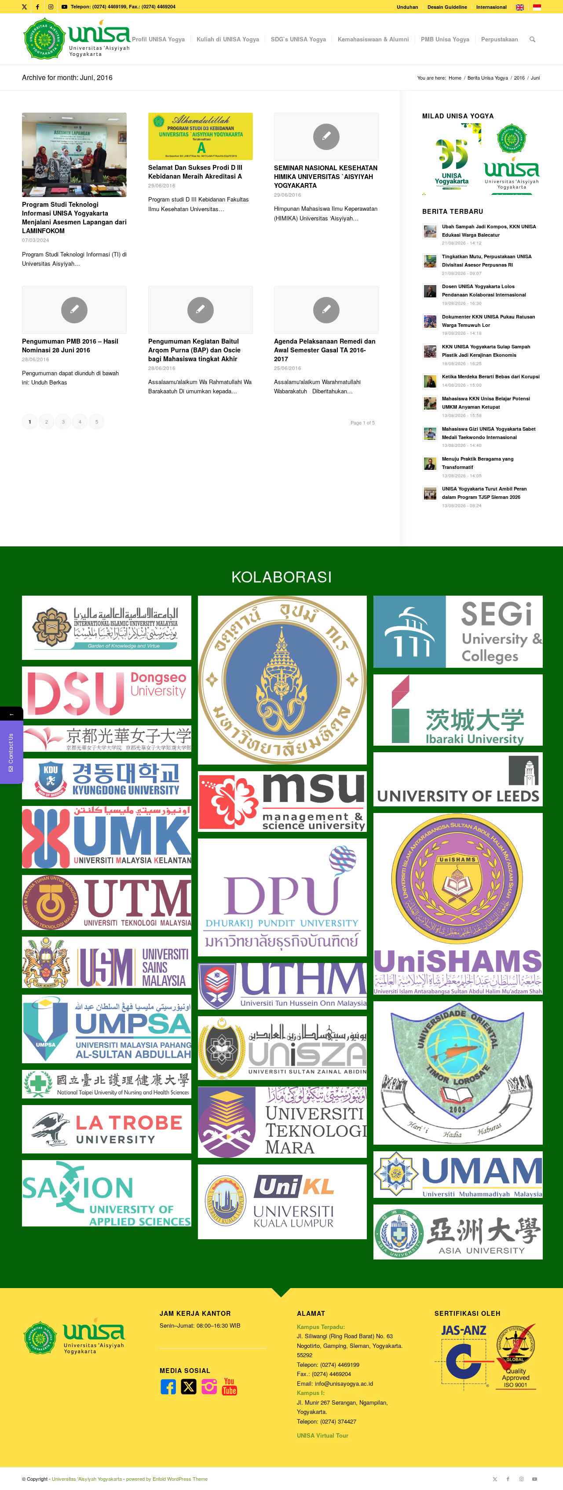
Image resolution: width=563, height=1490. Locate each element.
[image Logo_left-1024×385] (286, 1051)
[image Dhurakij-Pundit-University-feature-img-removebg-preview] (286, 900)
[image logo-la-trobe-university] (110, 1132)
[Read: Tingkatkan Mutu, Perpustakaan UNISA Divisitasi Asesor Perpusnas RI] (430, 261)
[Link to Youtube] (64, 6)
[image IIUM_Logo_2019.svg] (110, 631)
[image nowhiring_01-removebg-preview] (110, 782)
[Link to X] (24, 6)
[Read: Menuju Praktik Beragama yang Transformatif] (430, 464)
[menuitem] (407, 6)
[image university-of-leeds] (461, 782)
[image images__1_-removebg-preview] (110, 741)
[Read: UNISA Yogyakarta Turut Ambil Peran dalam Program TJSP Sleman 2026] (430, 494)
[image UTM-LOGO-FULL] (110, 906)
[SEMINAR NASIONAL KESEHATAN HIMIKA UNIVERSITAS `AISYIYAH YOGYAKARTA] (326, 137)
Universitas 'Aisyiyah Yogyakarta (87, 1478)
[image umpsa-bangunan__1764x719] (110, 1032)
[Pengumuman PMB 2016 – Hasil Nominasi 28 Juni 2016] (74, 310)
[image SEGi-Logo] (461, 635)
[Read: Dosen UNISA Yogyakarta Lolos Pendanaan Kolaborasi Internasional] (430, 291)
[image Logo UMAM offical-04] (461, 1177)
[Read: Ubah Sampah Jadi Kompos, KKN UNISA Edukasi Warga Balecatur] (430, 231)
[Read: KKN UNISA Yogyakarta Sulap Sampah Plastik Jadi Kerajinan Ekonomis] (430, 351)
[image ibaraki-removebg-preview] (461, 713)
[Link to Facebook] (37, 6)
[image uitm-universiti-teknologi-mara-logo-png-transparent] (286, 1126)
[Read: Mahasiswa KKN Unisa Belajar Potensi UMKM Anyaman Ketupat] (430, 403)
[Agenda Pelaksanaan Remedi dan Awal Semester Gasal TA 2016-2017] (326, 310)
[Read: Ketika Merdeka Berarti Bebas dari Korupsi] (430, 381)
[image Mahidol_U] (286, 684)
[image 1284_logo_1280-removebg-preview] (110, 695)
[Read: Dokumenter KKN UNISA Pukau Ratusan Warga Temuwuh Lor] (430, 321)
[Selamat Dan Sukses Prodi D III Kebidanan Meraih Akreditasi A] (200, 136)
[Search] (532, 39)
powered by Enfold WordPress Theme (167, 1478)
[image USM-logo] (110, 965)
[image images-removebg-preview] (110, 1087)
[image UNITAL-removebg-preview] (461, 1076)
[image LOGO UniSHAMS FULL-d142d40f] (461, 907)
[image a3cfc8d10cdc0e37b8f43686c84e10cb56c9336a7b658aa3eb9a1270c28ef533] (286, 804)
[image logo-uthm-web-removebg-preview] (286, 989)
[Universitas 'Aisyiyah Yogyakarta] (77, 39)
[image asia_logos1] (461, 1235)
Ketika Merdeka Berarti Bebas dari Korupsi (491, 376)
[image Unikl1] (286, 1205)
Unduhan (407, 7)
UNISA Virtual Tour (322, 1435)
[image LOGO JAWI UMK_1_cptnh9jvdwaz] (110, 840)
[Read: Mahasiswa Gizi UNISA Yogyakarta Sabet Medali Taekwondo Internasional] (430, 434)
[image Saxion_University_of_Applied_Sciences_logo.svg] (110, 1196)
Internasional (491, 7)
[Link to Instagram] (50, 6)
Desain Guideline (447, 7)
